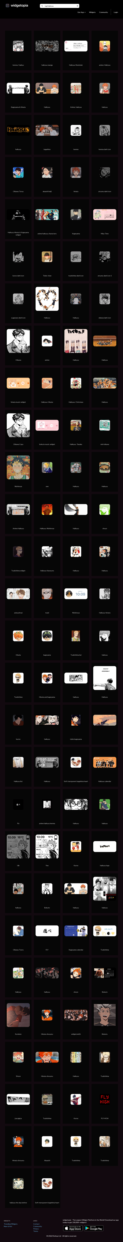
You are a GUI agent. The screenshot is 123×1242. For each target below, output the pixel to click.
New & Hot (8, 1226)
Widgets (92, 12)
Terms (35, 1231)
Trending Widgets (11, 1224)
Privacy (36, 1229)
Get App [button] (80, 12)
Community (103, 12)
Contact (36, 1224)
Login (116, 12)
